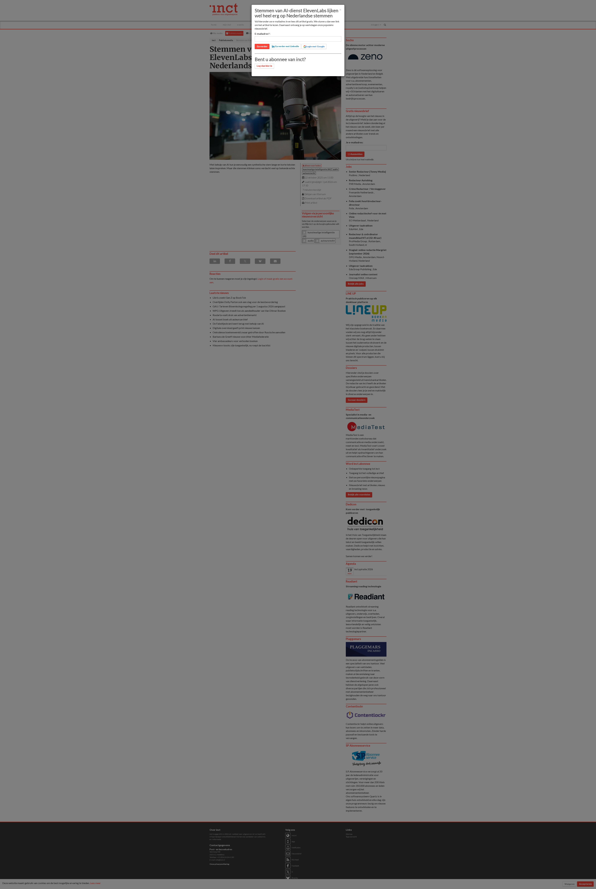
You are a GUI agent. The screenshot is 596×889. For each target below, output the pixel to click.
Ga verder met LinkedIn (286, 46)
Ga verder (262, 46)
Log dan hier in (264, 66)
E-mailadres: (262, 33)
